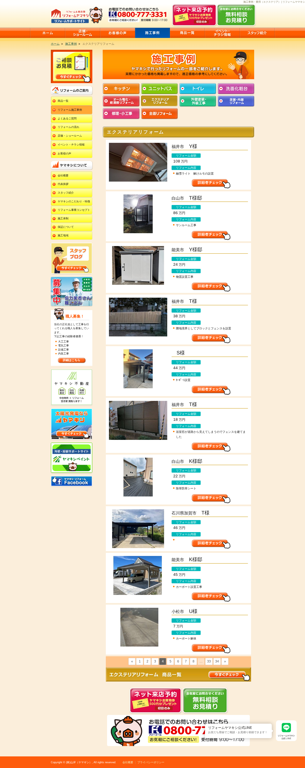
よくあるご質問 (67, 118)
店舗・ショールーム (70, 135)
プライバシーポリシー (150, 762)
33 (209, 661)
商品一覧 (63, 100)
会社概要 (63, 175)
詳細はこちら (71, 360)
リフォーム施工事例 (70, 109)
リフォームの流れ (68, 127)
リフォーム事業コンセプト (74, 210)
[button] (205, 724)
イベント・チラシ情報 (71, 144)
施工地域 (63, 235)
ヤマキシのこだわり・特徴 (74, 201)
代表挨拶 (63, 184)
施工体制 (63, 218)
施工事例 (71, 43)
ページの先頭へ (300, 753)
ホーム (55, 43)
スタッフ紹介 (66, 192)
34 (217, 661)
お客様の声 (64, 153)
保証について (66, 227)
